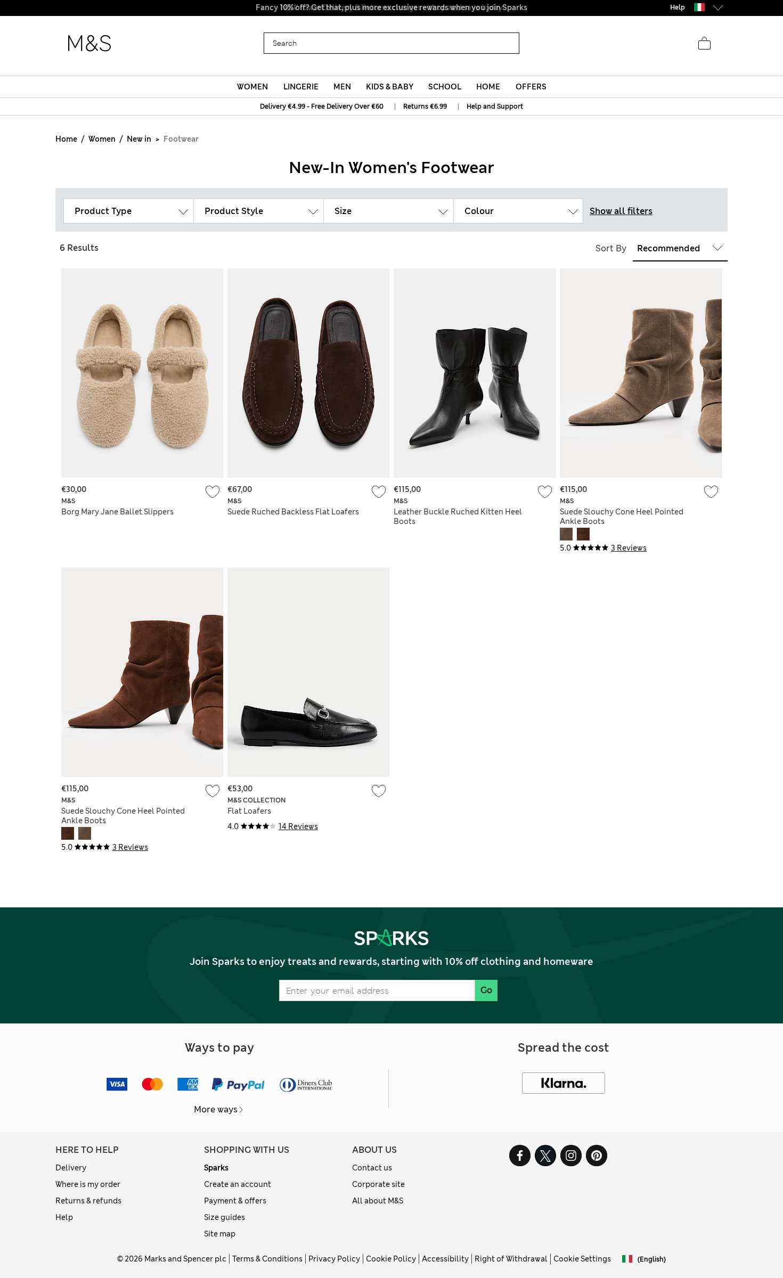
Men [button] (342, 87)
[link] (699, 7)
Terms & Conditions (267, 1259)
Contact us (372, 1168)
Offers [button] (531, 87)
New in (139, 139)
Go (486, 990)
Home (66, 139)
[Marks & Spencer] (89, 43)
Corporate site (378, 1184)
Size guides (224, 1217)
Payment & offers (235, 1201)
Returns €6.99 (425, 106)
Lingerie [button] (301, 87)
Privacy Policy (334, 1259)
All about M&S (377, 1201)
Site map (219, 1234)
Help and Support (495, 106)
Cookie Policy (391, 1259)
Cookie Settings (582, 1259)
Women (102, 139)
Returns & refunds (88, 1201)
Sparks (216, 1168)
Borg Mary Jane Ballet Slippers (117, 512)
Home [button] (488, 87)
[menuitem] (252, 86)
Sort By (611, 248)
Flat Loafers (249, 811)
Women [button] (252, 87)
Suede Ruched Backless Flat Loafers (293, 512)
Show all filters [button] (621, 211)
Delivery (70, 1168)
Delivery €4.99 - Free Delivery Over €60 (322, 106)
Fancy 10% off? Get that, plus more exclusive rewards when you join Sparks (391, 7)
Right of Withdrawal (511, 1259)
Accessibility (445, 1259)
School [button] (444, 87)
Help (64, 1217)
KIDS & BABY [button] (389, 87)
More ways (216, 1109)
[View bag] (704, 43)
